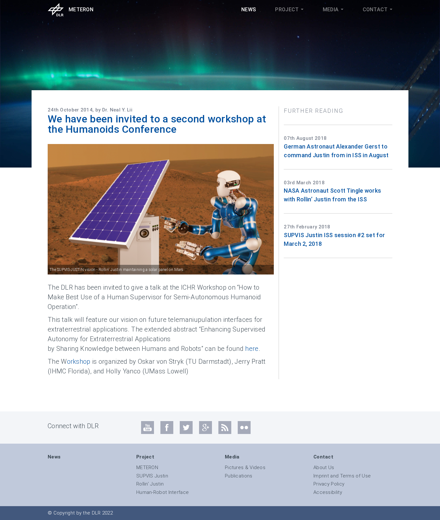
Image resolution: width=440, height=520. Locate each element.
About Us (323, 467)
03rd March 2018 (304, 183)
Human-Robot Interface (162, 492)
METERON (147, 467)
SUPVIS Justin (152, 476)
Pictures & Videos (245, 467)
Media (331, 9)
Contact (376, 9)
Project (287, 9)
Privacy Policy (328, 484)
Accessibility (327, 492)
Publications (239, 476)
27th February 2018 (307, 227)
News (248, 9)
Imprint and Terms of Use (342, 476)
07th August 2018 (305, 138)
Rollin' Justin (150, 484)
